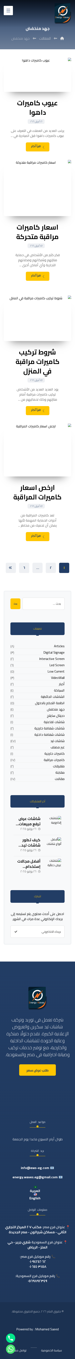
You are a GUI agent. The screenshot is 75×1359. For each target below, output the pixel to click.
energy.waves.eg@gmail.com (35, 1177)
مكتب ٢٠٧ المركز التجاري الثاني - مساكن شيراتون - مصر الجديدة (35, 1229)
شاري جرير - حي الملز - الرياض (28, 1244)
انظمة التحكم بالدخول (50, 703)
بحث (15, 604)
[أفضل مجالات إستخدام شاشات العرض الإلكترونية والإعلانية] (53, 867)
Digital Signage (54, 652)
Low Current (56, 671)
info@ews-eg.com (35, 1168)
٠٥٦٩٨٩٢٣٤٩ (37, 1281)
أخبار (62, 684)
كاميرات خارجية (54, 753)
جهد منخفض (56, 709)
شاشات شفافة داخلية (49, 734)
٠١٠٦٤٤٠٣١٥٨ (37, 1266)
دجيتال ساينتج (56, 715)
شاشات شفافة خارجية (49, 728)
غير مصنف (58, 747)
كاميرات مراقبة (54, 759)
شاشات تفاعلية (54, 722)
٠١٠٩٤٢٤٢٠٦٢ (37, 1261)
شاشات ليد (57, 741)
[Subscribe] (15, 931)
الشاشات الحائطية (53, 696)
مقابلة (60, 772)
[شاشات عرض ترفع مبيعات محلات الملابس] (53, 824)
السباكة (59, 690)
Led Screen (57, 665)
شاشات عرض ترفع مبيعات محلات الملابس (27, 824)
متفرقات (59, 766)
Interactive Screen (52, 658)
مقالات (60, 778)
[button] (8, 10)
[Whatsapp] (10, 1349)
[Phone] (10, 1338)
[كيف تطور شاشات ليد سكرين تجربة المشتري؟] (53, 845)
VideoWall (58, 677)
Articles (59, 646)
